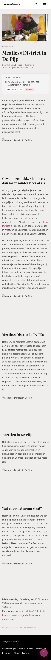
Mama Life (41, 648)
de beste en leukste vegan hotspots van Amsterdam (23, 615)
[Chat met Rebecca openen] (44, 653)
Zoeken (25, 653)
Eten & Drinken (26, 648)
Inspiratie (6, 653)
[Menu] (44, 4)
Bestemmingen (9, 648)
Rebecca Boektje (14, 65)
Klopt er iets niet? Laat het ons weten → (20, 627)
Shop (16, 653)
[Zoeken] (36, 4)
